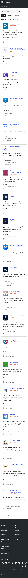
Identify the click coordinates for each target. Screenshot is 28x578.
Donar (17, 539)
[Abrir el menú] (26, 2)
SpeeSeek (12, 414)
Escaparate (17, 523)
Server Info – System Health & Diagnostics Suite (17, 48)
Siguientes (19, 515)
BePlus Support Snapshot (17, 316)
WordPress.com (6, 546)
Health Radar (13, 267)
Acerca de (3, 523)
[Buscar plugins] (19, 11)
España (6, 559)
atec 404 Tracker (15, 124)
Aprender (3, 534)
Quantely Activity (15, 291)
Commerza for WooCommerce (14, 73)
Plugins (16, 527)
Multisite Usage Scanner (17, 98)
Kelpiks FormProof (15, 146)
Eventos (17, 537)
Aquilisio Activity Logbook (17, 464)
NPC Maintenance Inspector (15, 195)
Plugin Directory (5, 6)
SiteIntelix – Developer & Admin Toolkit (16, 245)
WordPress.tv (5, 541)
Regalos (17, 541)
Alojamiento (4, 527)
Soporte (3, 537)
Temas (16, 525)
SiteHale (12, 219)
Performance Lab (15, 24)
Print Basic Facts (14, 362)
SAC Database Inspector (17, 388)
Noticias (3, 525)
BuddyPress (5, 553)
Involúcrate (17, 534)
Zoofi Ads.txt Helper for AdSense (15, 491)
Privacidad (4, 530)
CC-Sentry (13, 340)
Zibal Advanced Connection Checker (15, 171)
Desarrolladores (5, 539)
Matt (3, 548)
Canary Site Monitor (15, 440)
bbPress (4, 551)
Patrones (17, 530)
